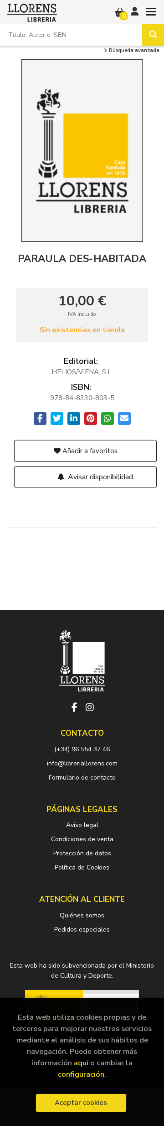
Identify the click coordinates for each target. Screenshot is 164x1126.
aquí (81, 1063)
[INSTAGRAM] (90, 707)
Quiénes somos (82, 915)
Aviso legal (82, 825)
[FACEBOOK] (74, 707)
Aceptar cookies (81, 1102)
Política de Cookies (82, 867)
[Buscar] (153, 35)
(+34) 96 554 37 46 (82, 749)
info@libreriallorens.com (82, 763)
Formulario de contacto (82, 777)
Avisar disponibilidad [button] (99, 477)
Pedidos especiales (82, 929)
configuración (81, 1074)
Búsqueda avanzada (133, 50)
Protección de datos (82, 853)
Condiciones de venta (82, 839)
